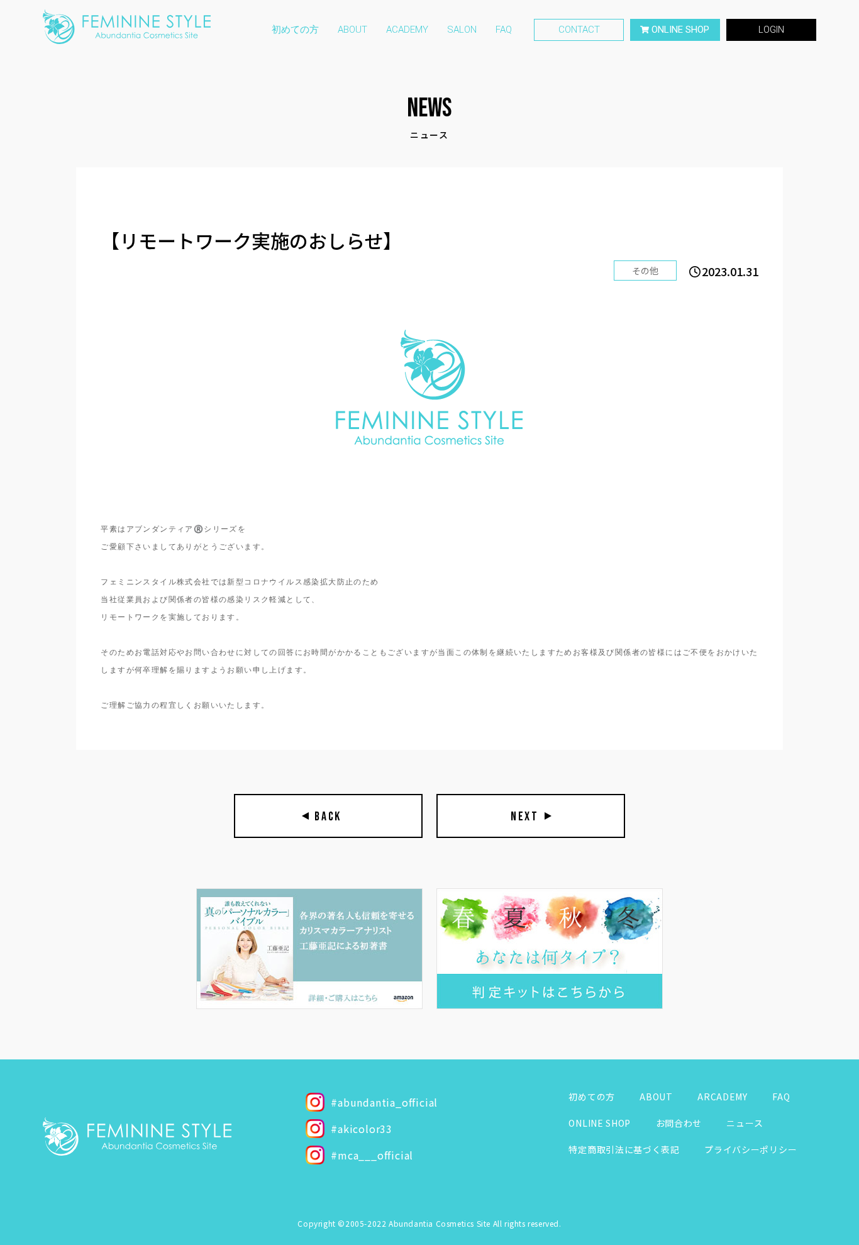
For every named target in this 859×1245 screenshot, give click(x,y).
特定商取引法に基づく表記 (623, 1149)
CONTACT (579, 29)
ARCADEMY (722, 1096)
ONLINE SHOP (599, 1123)
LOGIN (771, 29)
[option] (309, 948)
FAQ (504, 29)
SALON (462, 29)
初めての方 (295, 29)
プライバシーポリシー (750, 1149)
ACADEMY (407, 29)
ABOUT (352, 29)
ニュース (744, 1123)
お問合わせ (679, 1123)
